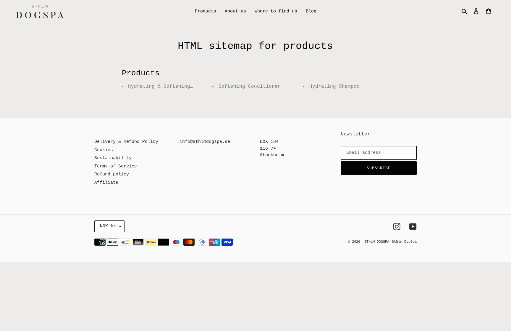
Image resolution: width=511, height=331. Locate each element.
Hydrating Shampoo (334, 86)
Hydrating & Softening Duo (165, 86)
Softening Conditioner (250, 86)
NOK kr (108, 226)
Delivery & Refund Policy (126, 141)
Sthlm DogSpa (404, 242)
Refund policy (111, 174)
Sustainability (113, 158)
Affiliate (106, 182)
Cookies (103, 150)
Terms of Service (115, 166)
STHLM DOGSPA (376, 242)
